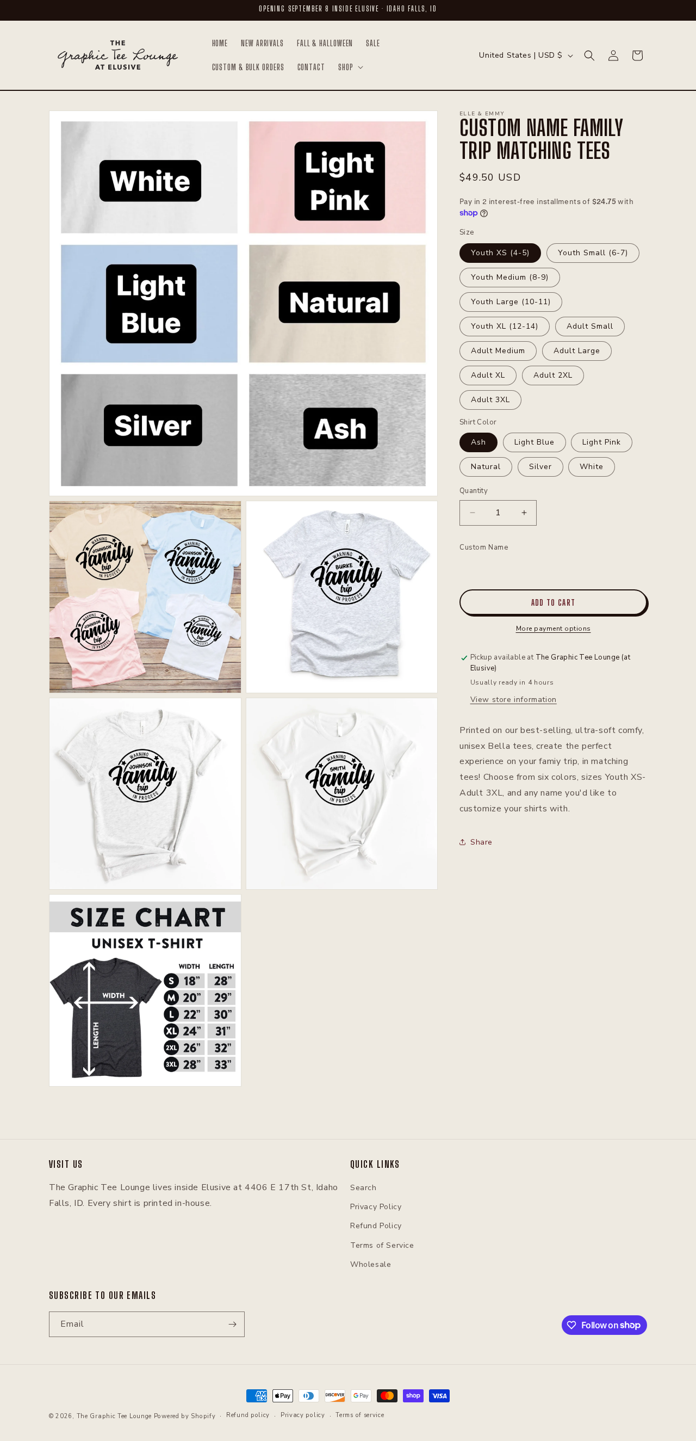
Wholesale (370, 1264)
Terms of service (359, 1415)
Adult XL (488, 375)
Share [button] (481, 842)
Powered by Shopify (185, 1416)
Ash (478, 442)
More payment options (553, 628)
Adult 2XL (553, 375)
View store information (513, 699)
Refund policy (248, 1415)
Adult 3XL (490, 400)
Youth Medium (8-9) (510, 277)
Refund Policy (376, 1226)
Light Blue (534, 442)
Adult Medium (498, 351)
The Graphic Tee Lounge (114, 1416)
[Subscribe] (232, 1324)
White (592, 466)
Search (363, 1188)
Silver (540, 466)
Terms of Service (382, 1245)
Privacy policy (303, 1415)
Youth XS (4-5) (500, 253)
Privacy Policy (375, 1207)
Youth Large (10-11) (511, 302)
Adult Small (590, 326)
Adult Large (577, 351)
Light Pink (601, 442)
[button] (350, 67)
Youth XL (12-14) (504, 326)
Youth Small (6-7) (593, 253)
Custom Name (483, 547)
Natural (486, 466)
